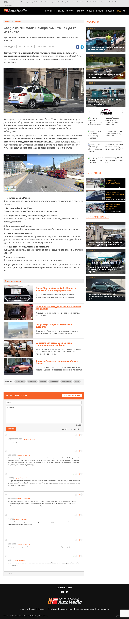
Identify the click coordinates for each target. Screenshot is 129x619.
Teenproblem (66, 2)
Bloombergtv (25, 2)
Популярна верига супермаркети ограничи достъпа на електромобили (104, 101)
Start (106, 2)
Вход (119, 11)
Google (77, 381)
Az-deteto (96, 2)
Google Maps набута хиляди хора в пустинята (54, 325)
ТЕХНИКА (80, 11)
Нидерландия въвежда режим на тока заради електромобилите (105, 243)
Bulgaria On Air (35, 2)
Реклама (41, 609)
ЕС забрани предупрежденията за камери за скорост (114, 182)
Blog (102, 2)
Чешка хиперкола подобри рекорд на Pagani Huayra (105, 75)
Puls (59, 2)
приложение (66, 381)
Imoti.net (83, 2)
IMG (6, 2)
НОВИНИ (48, 11)
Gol (42, 2)
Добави (11, 429)
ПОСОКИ (110, 11)
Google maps (20, 381)
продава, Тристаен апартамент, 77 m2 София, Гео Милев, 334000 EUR (112, 121)
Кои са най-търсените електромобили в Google (57, 362)
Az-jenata (53, 2)
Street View (32, 381)
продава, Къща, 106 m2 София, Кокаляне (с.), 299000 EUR (114, 133)
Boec (116, 2)
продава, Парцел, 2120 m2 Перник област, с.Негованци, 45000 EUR (114, 147)
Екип (33, 609)
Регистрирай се (75, 429)
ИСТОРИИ (70, 11)
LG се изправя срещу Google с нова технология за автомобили (54, 344)
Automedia (75, 2)
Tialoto (47, 2)
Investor (12, 2)
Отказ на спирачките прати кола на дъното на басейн (106, 48)
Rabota (89, 2)
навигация (54, 381)
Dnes (18, 2)
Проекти (100, 11)
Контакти (24, 609)
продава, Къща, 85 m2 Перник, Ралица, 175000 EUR (114, 160)
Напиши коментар (72, 396)
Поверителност (66, 609)
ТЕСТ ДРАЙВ (58, 11)
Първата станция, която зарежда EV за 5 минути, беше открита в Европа (106, 269)
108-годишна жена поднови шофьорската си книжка (115, 194)
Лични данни (103, 609)
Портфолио (52, 609)
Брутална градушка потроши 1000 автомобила (113, 206)
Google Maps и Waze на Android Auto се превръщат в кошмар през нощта (56, 289)
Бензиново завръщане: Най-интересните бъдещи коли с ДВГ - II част (106, 296)
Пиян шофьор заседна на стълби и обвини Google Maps (58, 307)
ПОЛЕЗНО (90, 11)
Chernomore (8, 5)
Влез (64, 429)
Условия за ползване (85, 609)
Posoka (111, 2)
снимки (43, 381)
